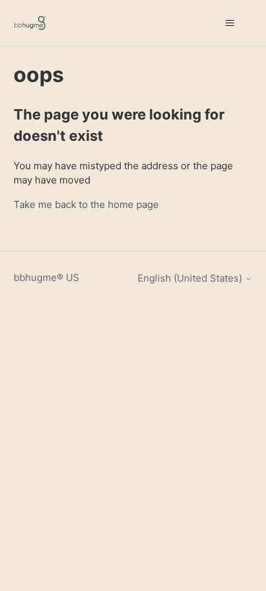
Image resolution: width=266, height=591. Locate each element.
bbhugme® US (46, 277)
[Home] (30, 23)
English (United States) (191, 278)
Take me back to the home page (86, 204)
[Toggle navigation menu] (229, 23)
